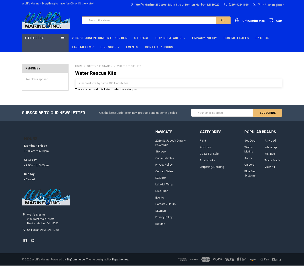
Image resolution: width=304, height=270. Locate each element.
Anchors (205, 147)
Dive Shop (108, 47)
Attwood (270, 140)
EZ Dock (262, 38)
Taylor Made (272, 160)
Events (132, 47)
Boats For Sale (209, 153)
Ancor (248, 158)
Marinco (270, 153)
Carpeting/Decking (212, 166)
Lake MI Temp (83, 47)
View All (270, 166)
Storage (141, 38)
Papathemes (120, 259)
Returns (160, 223)
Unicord (249, 164)
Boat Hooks (207, 160)
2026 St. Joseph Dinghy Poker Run (100, 38)
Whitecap (271, 147)
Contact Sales (236, 38)
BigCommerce (76, 259)
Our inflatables (168, 38)
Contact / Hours (159, 47)
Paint (203, 140)
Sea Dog (249, 140)
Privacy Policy (204, 38)
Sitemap (160, 210)
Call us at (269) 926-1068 (43, 229)
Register (278, 4)
